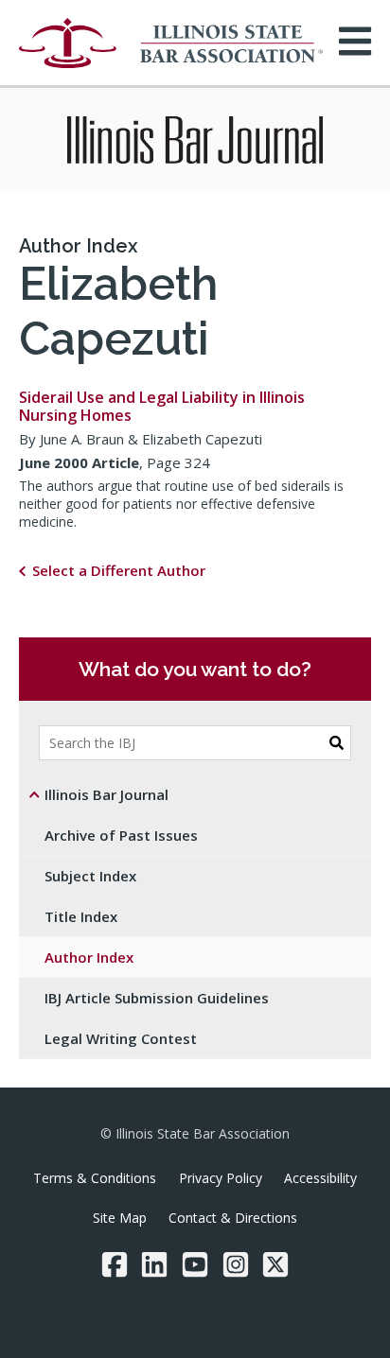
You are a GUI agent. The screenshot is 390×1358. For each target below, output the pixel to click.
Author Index (78, 246)
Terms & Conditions (94, 1178)
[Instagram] (236, 1264)
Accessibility (320, 1178)
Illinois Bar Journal (106, 794)
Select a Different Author (118, 570)
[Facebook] (114, 1264)
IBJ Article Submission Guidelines (156, 997)
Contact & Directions (232, 1218)
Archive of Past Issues (121, 835)
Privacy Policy (220, 1178)
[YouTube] (195, 1264)
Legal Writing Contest (120, 1038)
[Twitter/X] (275, 1264)
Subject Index (90, 875)
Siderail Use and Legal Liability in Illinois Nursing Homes (162, 406)
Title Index (80, 916)
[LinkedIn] (154, 1264)
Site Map (120, 1218)
